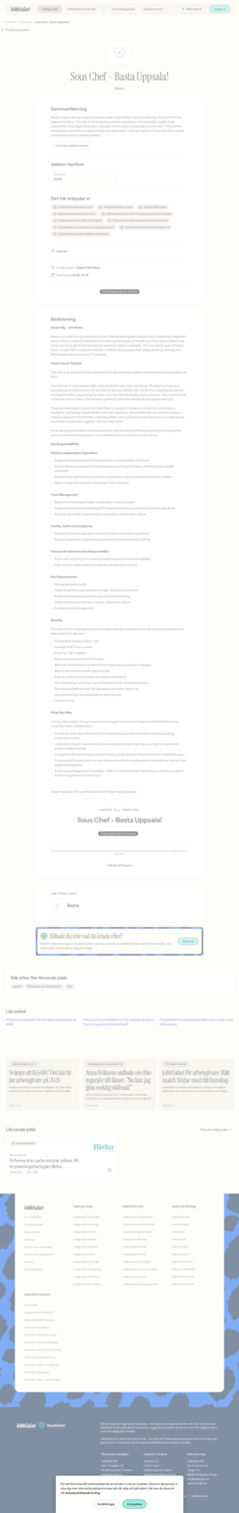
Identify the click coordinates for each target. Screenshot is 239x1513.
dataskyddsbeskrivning (82, 1493)
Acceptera (134, 1504)
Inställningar (106, 1504)
